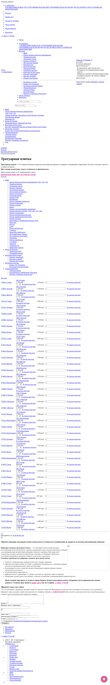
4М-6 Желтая (21, 374)
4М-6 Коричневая (22, 456)
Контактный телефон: (9, 616)
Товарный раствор (30, 70)
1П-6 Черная (20, 475)
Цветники (13, 238)
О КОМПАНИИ (11, 7)
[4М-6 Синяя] (6, 314)
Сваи (11, 226)
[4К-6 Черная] (6, 326)
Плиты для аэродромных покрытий (22, 209)
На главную (9, 627)
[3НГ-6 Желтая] (7, 408)
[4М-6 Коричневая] (8, 458)
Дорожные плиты (29, 59)
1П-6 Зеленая (21, 437)
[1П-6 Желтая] (6, 445)
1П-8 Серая (20, 488)
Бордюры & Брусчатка (31, 72)
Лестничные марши (30, 63)
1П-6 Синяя (20, 336)
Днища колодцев (29, 57)
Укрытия (12, 244)
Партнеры (13, 653)
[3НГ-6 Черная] (7, 395)
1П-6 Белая (20, 450)
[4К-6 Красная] (7, 351)
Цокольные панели (16, 247)
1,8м (40, 211)
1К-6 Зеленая (21, 305)
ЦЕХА (89, 7)
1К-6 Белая (20, 343)
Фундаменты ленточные (18, 236)
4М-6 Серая (20, 481)
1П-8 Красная (21, 513)
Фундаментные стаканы (18, 234)
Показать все (10, 119)
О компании (9, 5)
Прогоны (12, 222)
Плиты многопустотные (18, 211)
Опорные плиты (15, 196)
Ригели (12, 224)
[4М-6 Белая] (6, 332)
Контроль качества (16, 665)
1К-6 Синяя (20, 299)
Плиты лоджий (15, 205)
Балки (11, 207)
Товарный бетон (29, 68)
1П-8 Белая (20, 525)
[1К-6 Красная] (7, 357)
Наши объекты (10, 28)
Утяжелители (14, 246)
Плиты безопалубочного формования (37, 55)
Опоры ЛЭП (14, 197)
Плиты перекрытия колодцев (20, 215)
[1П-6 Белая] (6, 452)
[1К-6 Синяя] (6, 301)
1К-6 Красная (21, 355)
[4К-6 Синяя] (6, 282)
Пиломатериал (28, 92)
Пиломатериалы (15, 678)
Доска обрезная (15, 680)
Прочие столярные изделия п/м (34, 94)
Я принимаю (25, 621)
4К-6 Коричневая (22, 381)
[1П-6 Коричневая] (8, 433)
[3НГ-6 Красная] (7, 401)
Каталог (8, 13)
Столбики (13, 242)
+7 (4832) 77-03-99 (7, 36)
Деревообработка (29, 88)
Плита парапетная (16, 228)
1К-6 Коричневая (22, 418)
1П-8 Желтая (20, 519)
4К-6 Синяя (20, 280)
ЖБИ (25, 53)
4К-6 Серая (20, 462)
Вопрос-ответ (14, 669)
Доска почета (10, 25)
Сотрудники (13, 649)
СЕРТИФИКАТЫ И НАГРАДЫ (61, 7)
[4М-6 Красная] (7, 370)
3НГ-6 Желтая (21, 406)
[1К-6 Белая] (6, 345)
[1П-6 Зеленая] (7, 439)
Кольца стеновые (29, 61)
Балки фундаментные (17, 232)
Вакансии (13, 651)
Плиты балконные (16, 203)
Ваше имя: (5, 614)
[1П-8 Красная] (7, 515)
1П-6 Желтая (20, 443)
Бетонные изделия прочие (33, 86)
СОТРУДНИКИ (32, 7)
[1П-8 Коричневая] (8, 502)
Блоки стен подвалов (31, 84)
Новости (12, 648)
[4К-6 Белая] (6, 471)
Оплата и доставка (12, 21)
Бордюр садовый (29, 76)
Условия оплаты (15, 661)
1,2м (10, 113)
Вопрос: (4, 603)
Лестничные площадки (17, 192)
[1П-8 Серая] (6, 490)
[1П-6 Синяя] (6, 338)
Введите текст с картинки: (11, 605)
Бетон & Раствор (29, 67)
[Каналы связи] (104, 679)
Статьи (12, 667)
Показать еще (28, 65)
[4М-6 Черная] (6, 389)
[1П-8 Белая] (6, 527)
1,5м (14, 113)
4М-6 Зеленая (21, 318)
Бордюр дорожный (30, 74)
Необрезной (9, 138)
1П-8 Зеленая (21, 507)
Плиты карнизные (16, 240)
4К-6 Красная (21, 349)
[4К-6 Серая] (6, 464)
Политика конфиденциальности (21, 671)
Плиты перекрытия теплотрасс (20, 217)
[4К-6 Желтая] (6, 295)
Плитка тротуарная (30, 78)
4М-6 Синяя (20, 312)
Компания (9, 629)
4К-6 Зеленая (21, 287)
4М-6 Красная (21, 368)
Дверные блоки (29, 90)
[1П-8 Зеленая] (7, 508)
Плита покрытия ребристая (19, 201)
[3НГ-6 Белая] (6, 427)
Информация (10, 631)
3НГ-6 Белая (20, 425)
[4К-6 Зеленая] (6, 289)
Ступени (12, 230)
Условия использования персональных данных (30, 621)
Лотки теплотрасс (16, 194)
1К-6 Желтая (20, 362)
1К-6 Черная (20, 412)
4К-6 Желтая (20, 293)
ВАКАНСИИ (44, 7)
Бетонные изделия (30, 82)
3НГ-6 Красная (21, 399)
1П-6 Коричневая (22, 431)
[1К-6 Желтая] (6, 364)
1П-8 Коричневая (22, 500)
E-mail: (3, 619)
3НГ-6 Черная (21, 393)
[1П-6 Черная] (6, 477)
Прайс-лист (9, 17)
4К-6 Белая (20, 469)
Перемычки (13, 199)
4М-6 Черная (21, 387)
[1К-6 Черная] (6, 414)
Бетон (11, 674)
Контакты (8, 32)
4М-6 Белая (20, 330)
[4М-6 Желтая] (6, 376)
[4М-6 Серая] (6, 483)
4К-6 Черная (20, 324)
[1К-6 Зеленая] (6, 307)
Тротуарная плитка (16, 676)
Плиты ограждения (16, 213)
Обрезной (18, 138)
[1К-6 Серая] (6, 496)
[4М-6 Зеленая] (7, 320)
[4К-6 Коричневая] (8, 383)
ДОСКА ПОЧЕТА (80, 7)
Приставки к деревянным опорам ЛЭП (23, 221)
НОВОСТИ (22, 7)
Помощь (12, 659)
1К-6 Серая (20, 494)
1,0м (6, 113)
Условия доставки (16, 663)
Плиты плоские (15, 219)
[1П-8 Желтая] (6, 521)
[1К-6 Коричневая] (8, 420)
